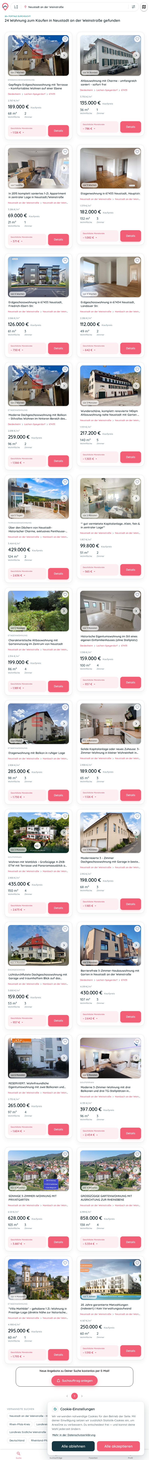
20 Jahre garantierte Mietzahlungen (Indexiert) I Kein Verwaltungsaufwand (106, 1306)
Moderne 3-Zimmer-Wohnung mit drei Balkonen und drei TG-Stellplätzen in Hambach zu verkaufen (105, 1089)
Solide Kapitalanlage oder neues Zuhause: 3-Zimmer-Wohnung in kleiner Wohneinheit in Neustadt (110, 751)
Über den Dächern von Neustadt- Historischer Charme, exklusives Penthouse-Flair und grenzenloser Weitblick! (37, 530)
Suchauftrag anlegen (77, 1380)
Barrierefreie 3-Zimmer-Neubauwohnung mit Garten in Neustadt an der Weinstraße (110, 972)
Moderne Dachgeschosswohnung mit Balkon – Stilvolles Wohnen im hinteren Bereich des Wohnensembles (37, 417)
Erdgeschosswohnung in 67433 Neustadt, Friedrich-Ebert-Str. (35, 304)
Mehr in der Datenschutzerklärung (73, 1434)
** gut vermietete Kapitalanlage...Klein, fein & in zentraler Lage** (110, 525)
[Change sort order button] (16, 6)
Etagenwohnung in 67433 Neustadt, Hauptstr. (110, 193)
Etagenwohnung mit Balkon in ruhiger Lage (37, 753)
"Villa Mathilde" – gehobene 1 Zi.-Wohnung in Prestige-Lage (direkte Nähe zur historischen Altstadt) (38, 1311)
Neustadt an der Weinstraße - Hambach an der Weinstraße (45, 1415)
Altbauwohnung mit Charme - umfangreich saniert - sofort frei (109, 82)
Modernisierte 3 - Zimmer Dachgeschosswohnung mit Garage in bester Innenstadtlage (110, 860)
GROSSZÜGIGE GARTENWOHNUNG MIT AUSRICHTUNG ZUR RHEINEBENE (106, 1197)
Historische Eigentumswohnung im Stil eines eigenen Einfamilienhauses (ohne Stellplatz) (109, 638)
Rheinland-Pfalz (40, 1440)
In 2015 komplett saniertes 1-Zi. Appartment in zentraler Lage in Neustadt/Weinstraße (37, 195)
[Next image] (64, 55)
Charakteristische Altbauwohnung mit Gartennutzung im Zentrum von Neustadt (36, 642)
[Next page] (82, 1396)
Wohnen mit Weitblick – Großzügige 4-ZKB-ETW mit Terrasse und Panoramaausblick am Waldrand (38, 864)
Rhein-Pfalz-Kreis (20, 1424)
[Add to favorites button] (65, 39)
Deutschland (17, 1440)
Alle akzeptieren (118, 1446)
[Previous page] (67, 1396)
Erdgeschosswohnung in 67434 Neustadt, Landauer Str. (108, 304)
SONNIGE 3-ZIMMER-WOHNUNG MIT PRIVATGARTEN (33, 1197)
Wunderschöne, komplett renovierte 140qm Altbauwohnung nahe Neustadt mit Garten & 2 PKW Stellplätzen (110, 413)
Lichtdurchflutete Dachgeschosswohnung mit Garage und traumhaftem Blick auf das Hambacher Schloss (38, 977)
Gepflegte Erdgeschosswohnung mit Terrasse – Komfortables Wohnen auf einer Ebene (38, 86)
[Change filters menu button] (133, 6)
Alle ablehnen (73, 1446)
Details (58, 130)
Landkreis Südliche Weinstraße (28, 1432)
